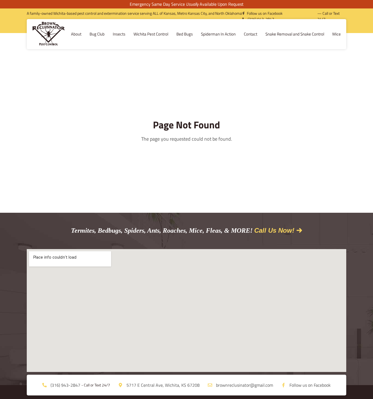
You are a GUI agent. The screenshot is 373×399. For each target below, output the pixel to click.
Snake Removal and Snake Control (294, 34)
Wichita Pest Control (151, 34)
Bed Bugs (184, 34)
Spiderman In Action (218, 34)
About (76, 34)
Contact (250, 34)
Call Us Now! (274, 230)
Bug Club (97, 34)
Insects (119, 34)
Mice (336, 34)
